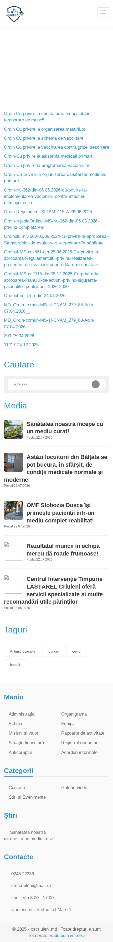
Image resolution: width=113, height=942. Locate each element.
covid (76, 651)
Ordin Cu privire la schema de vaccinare (43, 138)
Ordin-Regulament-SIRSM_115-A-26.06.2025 (48, 211)
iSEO (79, 935)
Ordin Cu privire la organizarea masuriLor (44, 129)
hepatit (15, 665)
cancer (54, 651)
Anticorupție (20, 752)
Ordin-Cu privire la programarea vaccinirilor (46, 165)
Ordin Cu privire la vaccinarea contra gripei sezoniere (56, 147)
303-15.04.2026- (20, 335)
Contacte (17, 787)
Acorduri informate (79, 752)
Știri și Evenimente (27, 797)
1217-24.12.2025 (22, 344)
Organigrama (74, 714)
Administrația (21, 714)
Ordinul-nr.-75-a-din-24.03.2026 (34, 295)
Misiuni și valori (24, 733)
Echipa (15, 723)
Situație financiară (26, 742)
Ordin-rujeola (16, 221)
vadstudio (59, 935)
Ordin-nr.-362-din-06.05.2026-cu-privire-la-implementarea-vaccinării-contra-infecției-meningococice (45, 197)
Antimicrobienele (22, 651)
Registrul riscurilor (79, 742)
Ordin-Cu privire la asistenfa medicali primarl (48, 156)
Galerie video (74, 787)
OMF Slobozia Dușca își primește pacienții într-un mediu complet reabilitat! (60, 513)
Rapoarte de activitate (82, 733)
